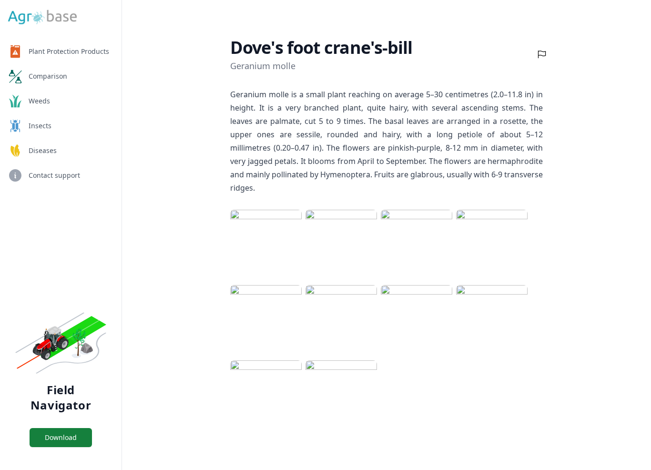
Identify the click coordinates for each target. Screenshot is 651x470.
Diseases (43, 150)
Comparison (48, 76)
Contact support (54, 175)
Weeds (39, 100)
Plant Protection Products (69, 51)
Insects (40, 125)
